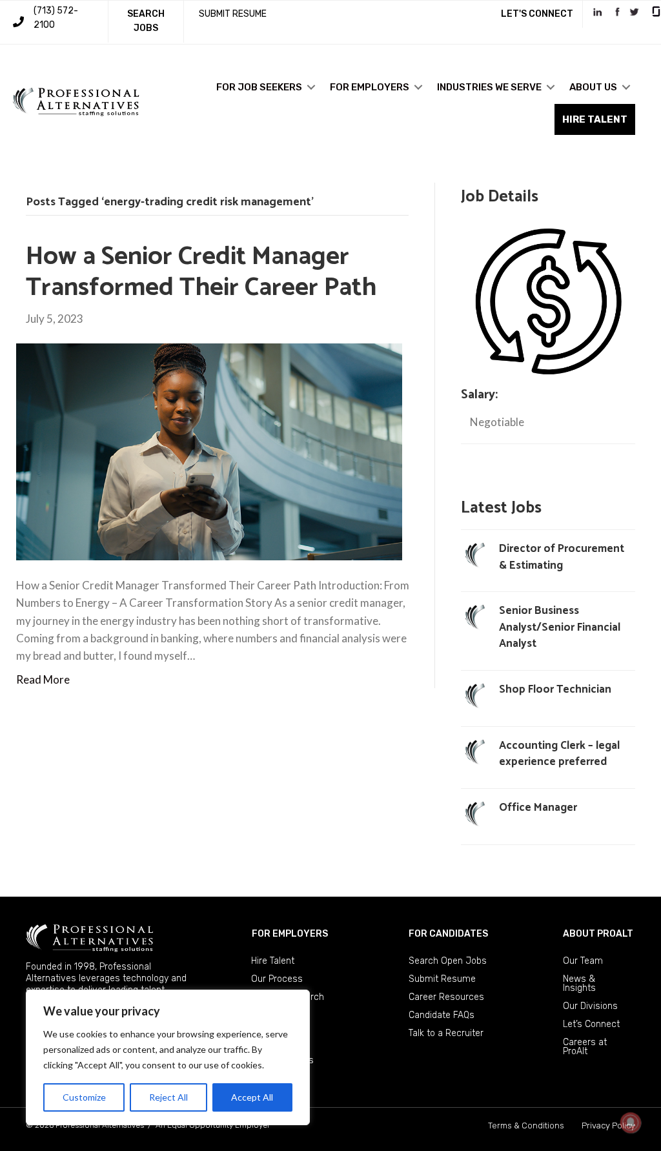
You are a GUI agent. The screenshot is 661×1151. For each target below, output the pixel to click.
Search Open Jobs (448, 960)
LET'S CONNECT (537, 13)
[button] (311, 87)
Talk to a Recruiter (446, 1033)
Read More (43, 679)
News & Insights (579, 983)
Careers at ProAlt (585, 1047)
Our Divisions (590, 1006)
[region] (168, 1057)
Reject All (168, 1097)
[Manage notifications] (630, 1122)
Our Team (583, 960)
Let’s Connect (591, 1024)
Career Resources (446, 997)
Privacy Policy (608, 1125)
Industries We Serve (489, 87)
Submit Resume (442, 978)
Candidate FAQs (441, 1015)
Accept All (252, 1097)
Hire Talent (272, 960)
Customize (84, 1097)
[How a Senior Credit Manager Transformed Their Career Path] (209, 450)
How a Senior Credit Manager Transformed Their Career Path (201, 272)
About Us (593, 87)
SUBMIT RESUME (233, 13)
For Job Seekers (259, 87)
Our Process (277, 978)
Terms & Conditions (526, 1125)
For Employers (369, 87)
